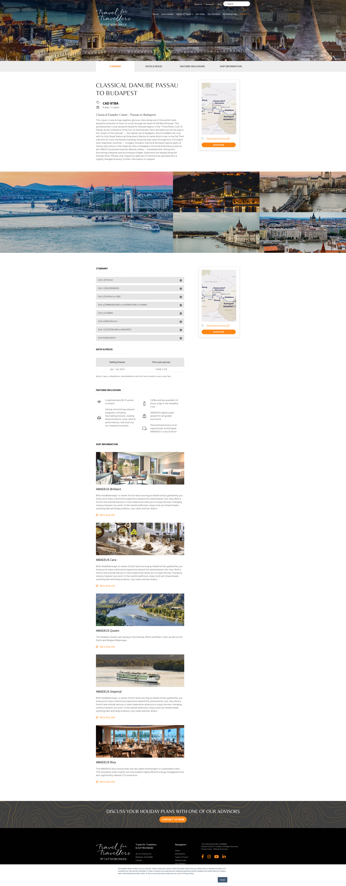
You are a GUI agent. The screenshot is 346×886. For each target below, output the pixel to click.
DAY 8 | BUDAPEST (107, 337)
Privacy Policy (206, 849)
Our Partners (214, 14)
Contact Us (245, 14)
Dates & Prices (153, 66)
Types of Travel (184, 14)
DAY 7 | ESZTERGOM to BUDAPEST (115, 329)
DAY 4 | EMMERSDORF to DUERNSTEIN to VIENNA (122, 304)
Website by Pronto (220, 849)
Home (156, 14)
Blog (219, 4)
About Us (198, 4)
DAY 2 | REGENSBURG (108, 288)
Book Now (218, 145)
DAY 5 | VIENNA (105, 313)
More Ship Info (107, 514)
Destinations (167, 14)
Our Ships (200, 14)
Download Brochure (217, 138)
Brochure (210, 4)
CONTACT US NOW (173, 819)
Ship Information (231, 66)
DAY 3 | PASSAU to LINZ (109, 296)
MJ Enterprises (230, 14)
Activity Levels (180, 860)
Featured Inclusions (192, 66)
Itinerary (115, 66)
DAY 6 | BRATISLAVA (107, 321)
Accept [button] (222, 880)
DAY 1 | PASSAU (105, 280)
